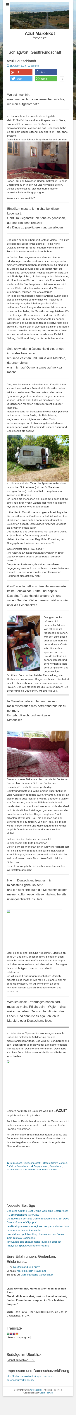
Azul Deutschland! (21, 61)
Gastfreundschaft (31, 1163)
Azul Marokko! (40, 33)
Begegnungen (41, 1166)
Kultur (45, 1169)
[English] (11, 1333)
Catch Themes (46, 1393)
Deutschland (16, 1163)
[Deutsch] (16, 1333)
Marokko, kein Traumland (31, 1270)
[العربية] (8, 1333)
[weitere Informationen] (62, 79)
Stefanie (35, 66)
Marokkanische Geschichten (36, 1274)
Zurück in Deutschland (18, 1166)
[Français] (14, 1333)
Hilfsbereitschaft (50, 1163)
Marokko (63, 1163)
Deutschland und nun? (26, 1266)
